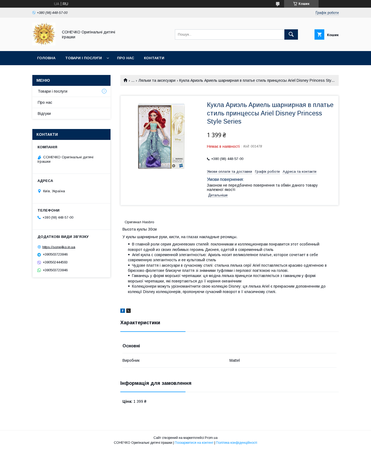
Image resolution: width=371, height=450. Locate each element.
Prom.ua (211, 438)
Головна (46, 58)
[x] (128, 311)
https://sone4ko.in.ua (58, 247)
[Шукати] (291, 34)
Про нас (125, 58)
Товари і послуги (83, 58)
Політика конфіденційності (236, 443)
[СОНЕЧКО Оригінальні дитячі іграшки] (43, 44)
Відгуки (44, 113)
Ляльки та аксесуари (157, 80)
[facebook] (122, 311)
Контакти (154, 58)
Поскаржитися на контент (194, 443)
